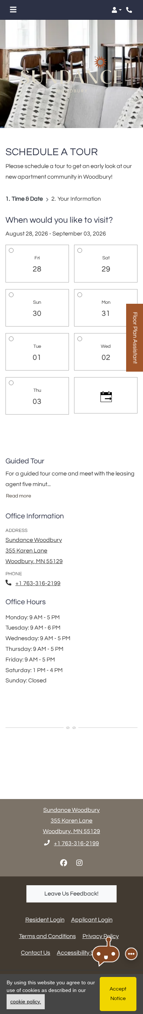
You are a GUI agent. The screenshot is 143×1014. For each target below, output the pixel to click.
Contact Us (35, 953)
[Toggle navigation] (13, 10)
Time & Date (27, 199)
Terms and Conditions (47, 936)
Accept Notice (118, 993)
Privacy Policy (100, 936)
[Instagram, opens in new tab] (79, 863)
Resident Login (45, 919)
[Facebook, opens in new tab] (63, 863)
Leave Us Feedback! (80, 893)
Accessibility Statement (87, 952)
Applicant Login (92, 919)
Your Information (79, 199)
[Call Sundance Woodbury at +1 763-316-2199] (129, 10)
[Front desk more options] (131, 954)
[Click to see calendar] (105, 395)
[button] (116, 10)
